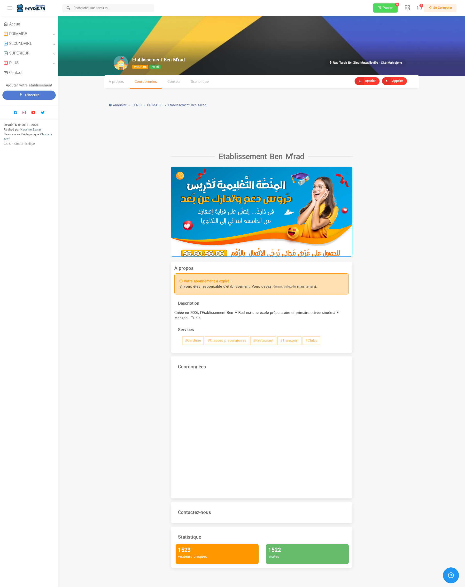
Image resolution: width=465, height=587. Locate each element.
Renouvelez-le (284, 286)
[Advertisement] (254, 128)
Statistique (200, 81)
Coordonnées (145, 81)
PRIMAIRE (18, 34)
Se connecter (442, 8)
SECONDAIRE (20, 43)
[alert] (261, 212)
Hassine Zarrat (30, 129)
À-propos (116, 81)
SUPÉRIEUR (19, 53)
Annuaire (119, 105)
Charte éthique (24, 144)
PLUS (14, 63)
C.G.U (7, 144)
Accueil (15, 24)
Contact (16, 72)
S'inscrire (31, 95)
